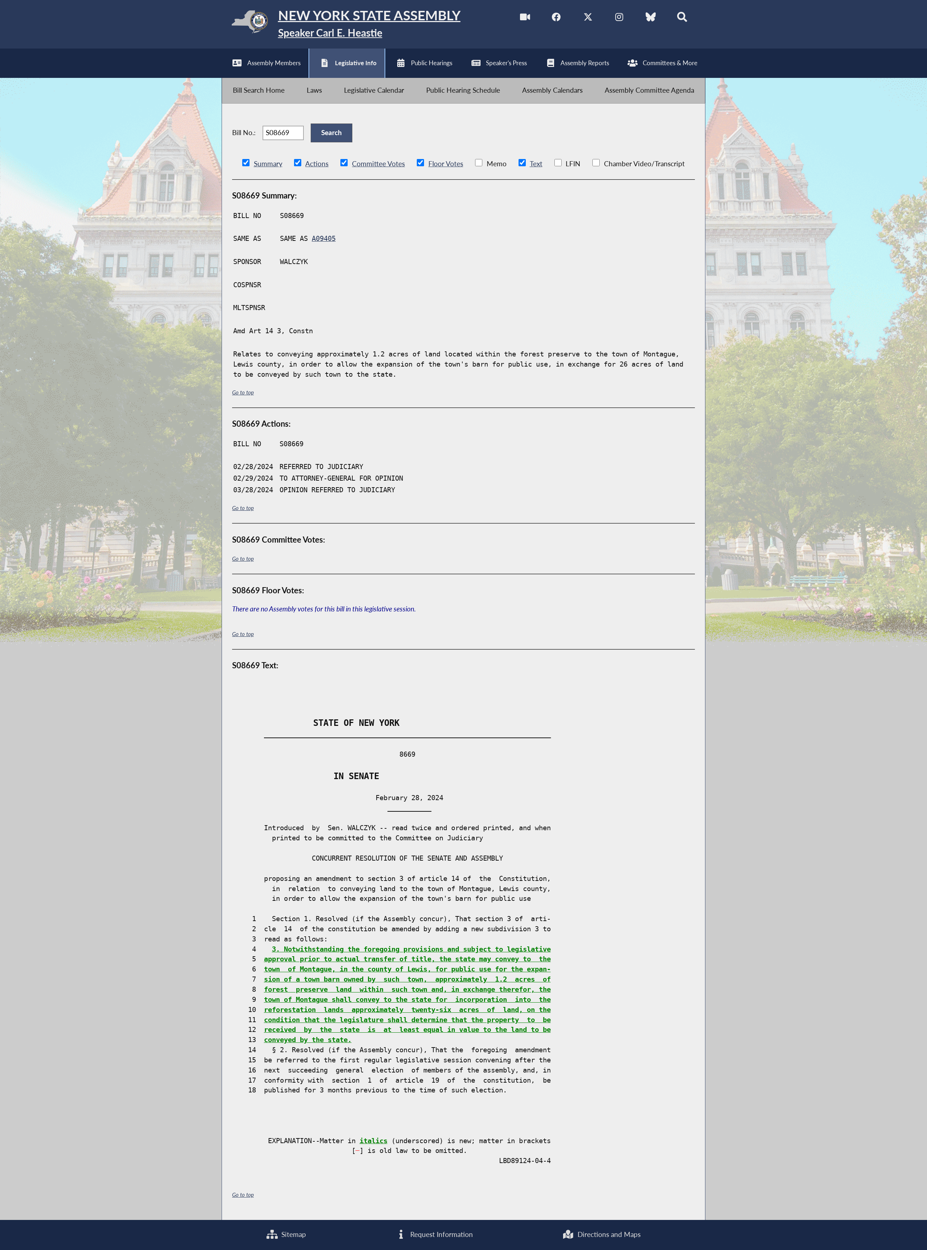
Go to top (243, 392)
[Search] (682, 18)
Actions (316, 164)
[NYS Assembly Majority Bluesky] (651, 18)
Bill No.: (244, 133)
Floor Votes (445, 164)
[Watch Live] (525, 18)
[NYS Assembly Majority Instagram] (619, 18)
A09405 (324, 238)
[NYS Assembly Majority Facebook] (556, 18)
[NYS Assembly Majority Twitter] (588, 18)
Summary (268, 164)
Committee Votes (378, 164)
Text (536, 164)
